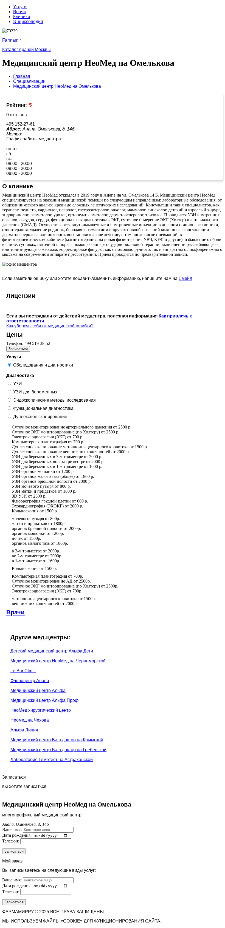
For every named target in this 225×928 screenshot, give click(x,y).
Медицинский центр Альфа (38, 690)
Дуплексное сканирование (40, 416)
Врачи (19, 11)
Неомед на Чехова (29, 720)
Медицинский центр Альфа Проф (44, 700)
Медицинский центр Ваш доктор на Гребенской (58, 749)
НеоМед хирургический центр (40, 710)
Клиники (21, 16)
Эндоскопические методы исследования (54, 400)
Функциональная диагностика (43, 408)
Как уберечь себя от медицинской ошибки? (50, 325)
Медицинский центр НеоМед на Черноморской (58, 661)
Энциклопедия (28, 21)
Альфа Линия (24, 730)
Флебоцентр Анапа (29, 680)
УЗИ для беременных (35, 392)
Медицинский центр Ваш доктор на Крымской (56, 739)
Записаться (18, 349)
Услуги (20, 6)
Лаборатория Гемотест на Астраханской (51, 759)
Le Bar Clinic (23, 670)
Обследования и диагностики (43, 365)
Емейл (185, 278)
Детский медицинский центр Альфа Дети (51, 651)
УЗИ (17, 383)
